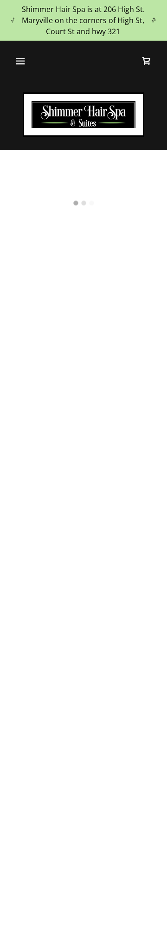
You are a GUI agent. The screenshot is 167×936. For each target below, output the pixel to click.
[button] (20, 61)
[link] (83, 114)
